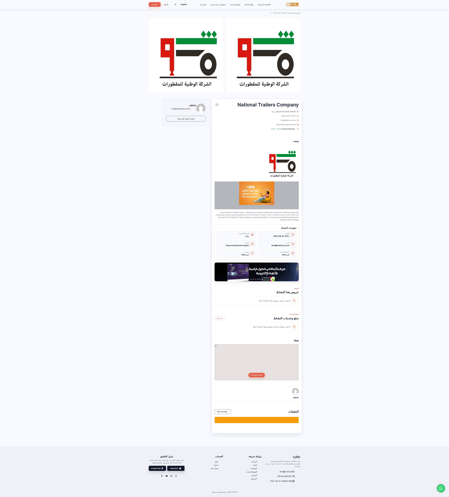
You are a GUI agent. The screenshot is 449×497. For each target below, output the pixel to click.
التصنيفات (253, 468)
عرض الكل (220, 318)
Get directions (257, 375)
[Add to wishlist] (217, 104)
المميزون (254, 479)
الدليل (255, 465)
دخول (216, 462)
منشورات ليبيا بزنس (218, 4)
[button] (283, 129)
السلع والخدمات (251, 472)
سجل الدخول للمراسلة (186, 118)
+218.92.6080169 (285, 476)
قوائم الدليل (248, 4)
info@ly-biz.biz (286, 471)
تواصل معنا (214, 468)
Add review (221, 412)
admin (192, 105)
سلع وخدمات (235, 4)
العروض (254, 475)
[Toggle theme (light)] (175, 4)
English (184, 4)
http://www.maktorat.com (286, 125)
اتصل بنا (203, 4)
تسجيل (153, 4)
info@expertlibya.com (180, 109)
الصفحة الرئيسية (264, 4)
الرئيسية (297, 13)
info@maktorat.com (288, 120)
